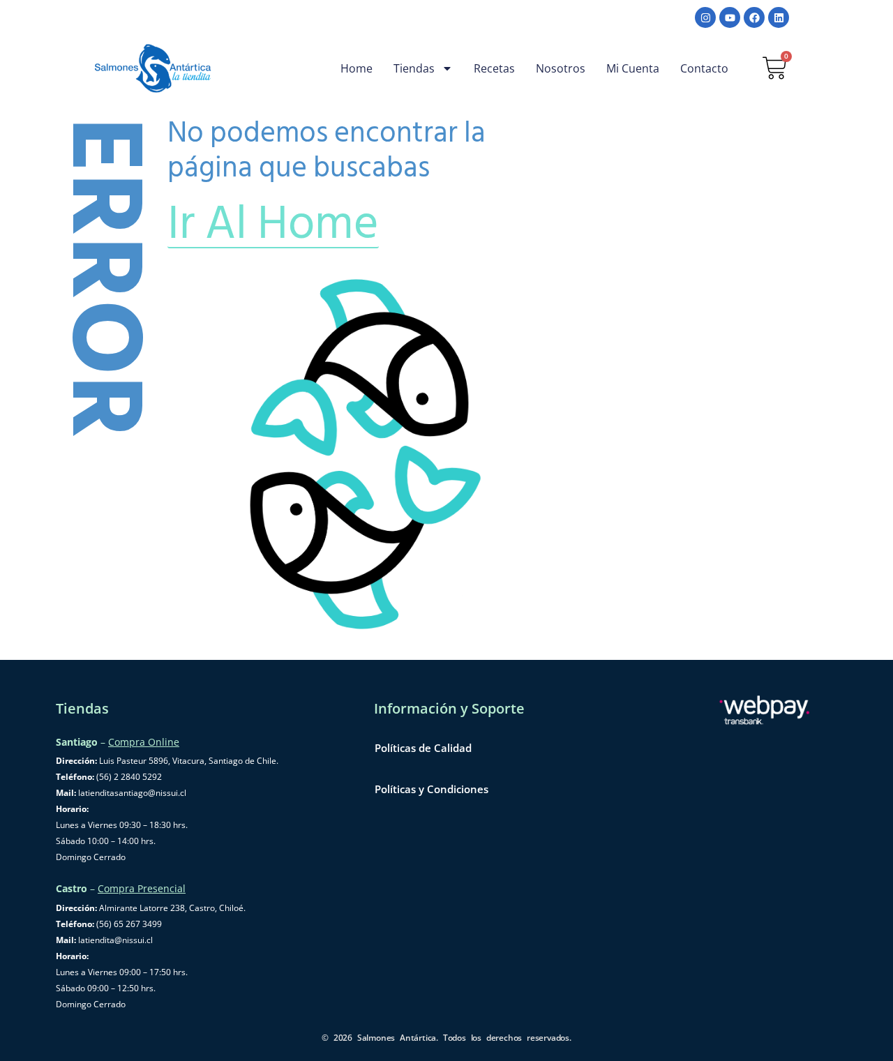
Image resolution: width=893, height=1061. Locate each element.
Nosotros (560, 68)
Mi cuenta (632, 68)
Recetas (494, 68)
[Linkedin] (778, 17)
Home (356, 68)
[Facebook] (754, 17)
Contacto (704, 68)
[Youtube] (729, 17)
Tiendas (414, 68)
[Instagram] (705, 17)
